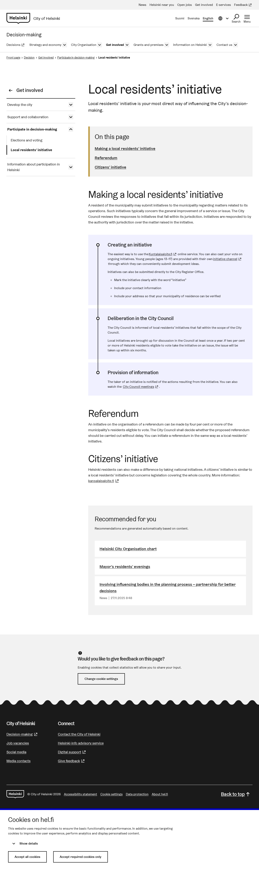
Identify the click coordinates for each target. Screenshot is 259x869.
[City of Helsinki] (15, 794)
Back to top (233, 794)
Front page (13, 57)
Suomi (179, 18)
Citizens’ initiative (110, 167)
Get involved (46, 57)
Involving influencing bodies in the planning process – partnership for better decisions (168, 587)
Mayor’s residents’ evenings (125, 566)
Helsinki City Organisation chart (128, 548)
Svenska (194, 18)
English (208, 18)
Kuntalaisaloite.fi (163, 254)
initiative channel (227, 259)
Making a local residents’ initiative (125, 148)
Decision (29, 57)
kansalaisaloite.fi (104, 480)
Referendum (106, 157)
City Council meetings (141, 386)
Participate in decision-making (76, 57)
